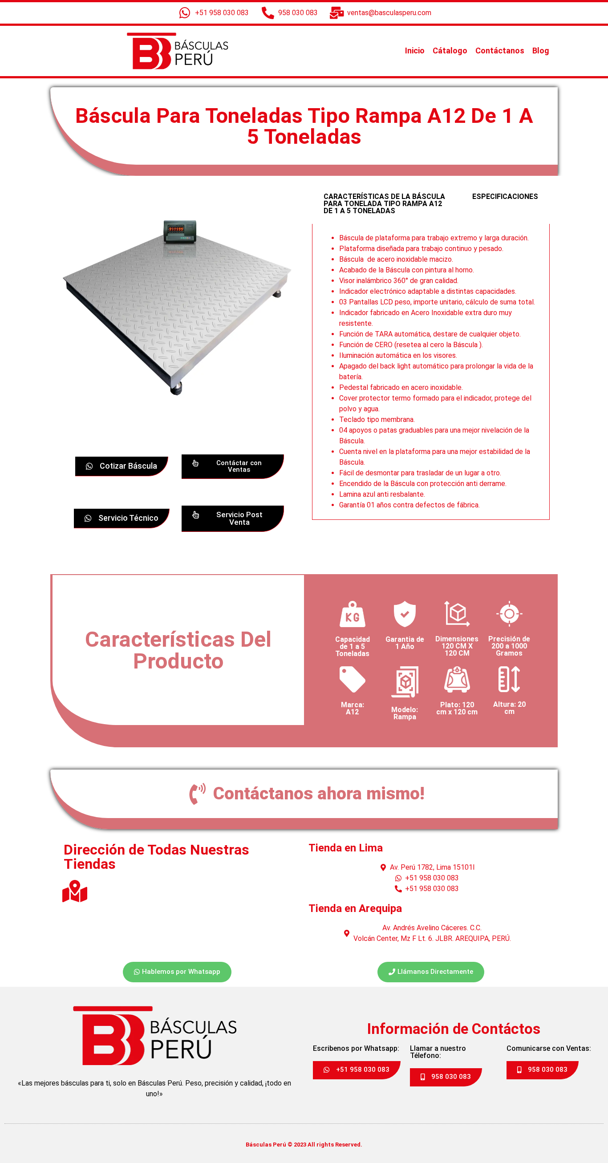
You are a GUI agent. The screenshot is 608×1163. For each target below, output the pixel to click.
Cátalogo (450, 50)
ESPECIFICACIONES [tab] (505, 196)
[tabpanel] (431, 372)
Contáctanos (499, 50)
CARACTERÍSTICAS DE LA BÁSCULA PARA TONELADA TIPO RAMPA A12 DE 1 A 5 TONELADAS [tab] (384, 203)
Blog (540, 50)
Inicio (415, 50)
